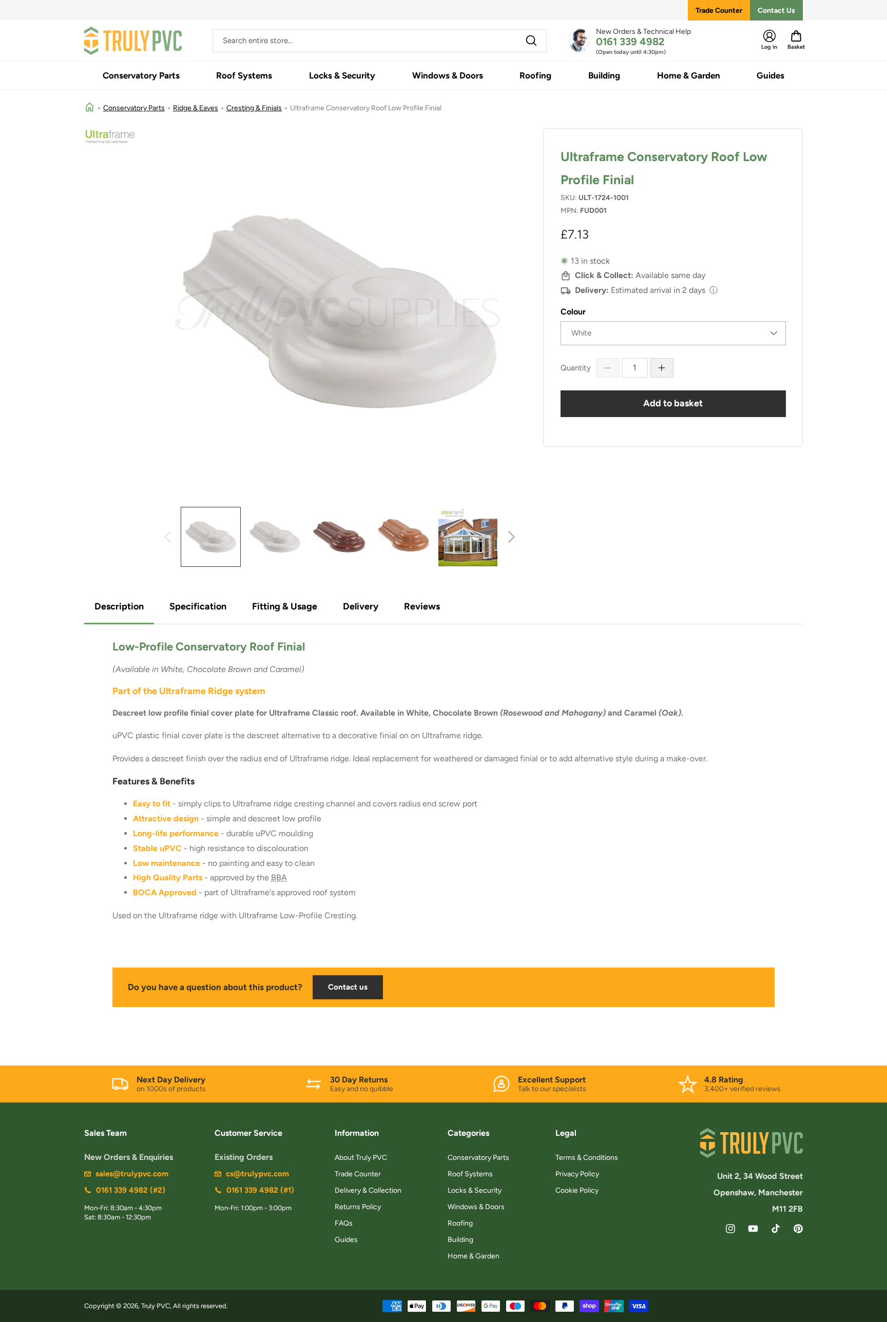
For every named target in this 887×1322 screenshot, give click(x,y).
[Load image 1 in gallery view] (210, 536)
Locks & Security (475, 1190)
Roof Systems (470, 1174)
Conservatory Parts (134, 108)
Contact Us (776, 10)
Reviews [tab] (422, 606)
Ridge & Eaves (195, 108)
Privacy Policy (577, 1174)
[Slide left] (167, 536)
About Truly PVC (361, 1157)
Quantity (576, 367)
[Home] (89, 108)
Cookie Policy (577, 1190)
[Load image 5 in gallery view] (403, 536)
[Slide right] (511, 536)
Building (460, 1239)
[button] (141, 76)
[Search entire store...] (531, 40)
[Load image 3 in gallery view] (274, 536)
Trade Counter (719, 10)
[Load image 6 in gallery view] (467, 536)
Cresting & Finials (254, 108)
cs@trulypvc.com (257, 1173)
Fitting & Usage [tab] (284, 606)
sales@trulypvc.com (131, 1173)
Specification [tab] (197, 606)
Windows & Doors (476, 1206)
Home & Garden (473, 1256)
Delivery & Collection (368, 1190)
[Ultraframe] (110, 136)
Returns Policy (358, 1206)
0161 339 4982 (630, 41)
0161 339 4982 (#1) (260, 1190)
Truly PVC (155, 1306)
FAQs (344, 1223)
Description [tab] (119, 606)
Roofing (460, 1223)
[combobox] (380, 40)
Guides (346, 1239)
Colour (573, 312)
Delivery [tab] (360, 606)
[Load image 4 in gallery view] (339, 536)
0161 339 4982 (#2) (130, 1190)
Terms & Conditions (586, 1157)
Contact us (348, 987)
